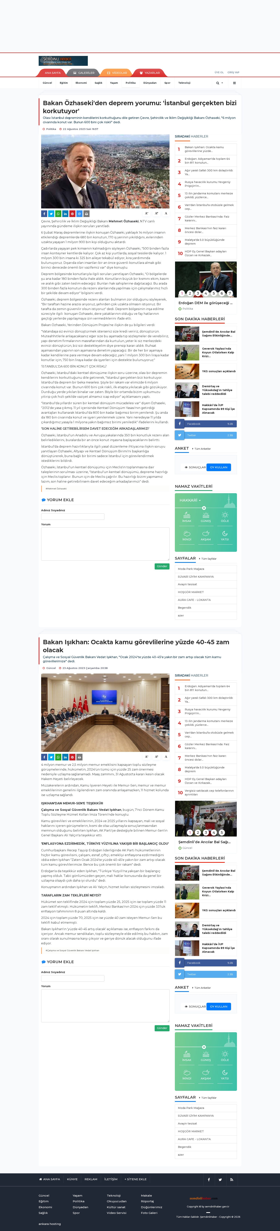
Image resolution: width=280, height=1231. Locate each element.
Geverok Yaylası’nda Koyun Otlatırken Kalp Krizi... (218, 352)
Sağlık (98, 82)
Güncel (47, 82)
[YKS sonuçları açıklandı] (187, 371)
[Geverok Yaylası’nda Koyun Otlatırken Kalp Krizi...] (187, 352)
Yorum (45, 524)
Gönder (162, 566)
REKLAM (91, 1179)
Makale (146, 1195)
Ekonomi (81, 82)
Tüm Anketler (202, 448)
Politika (131, 82)
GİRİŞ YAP (233, 72)
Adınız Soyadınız (53, 510)
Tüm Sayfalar (209, 558)
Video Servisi (116, 1213)
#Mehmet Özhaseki (56, 488)
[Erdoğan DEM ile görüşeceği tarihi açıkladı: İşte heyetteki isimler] (206, 282)
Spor (167, 82)
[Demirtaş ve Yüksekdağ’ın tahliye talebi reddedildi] (187, 390)
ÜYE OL (219, 72)
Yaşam (114, 82)
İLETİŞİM (111, 1179)
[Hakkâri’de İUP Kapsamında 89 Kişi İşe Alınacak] (187, 409)
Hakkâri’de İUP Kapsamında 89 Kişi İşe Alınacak (218, 408)
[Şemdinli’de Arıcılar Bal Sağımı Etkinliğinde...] (187, 334)
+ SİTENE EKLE (135, 1179)
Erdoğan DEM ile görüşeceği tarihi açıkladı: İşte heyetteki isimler (205, 303)
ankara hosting (50, 1224)
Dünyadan (150, 82)
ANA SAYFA (53, 73)
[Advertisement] (140, 25)
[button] (191, 500)
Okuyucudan (116, 1201)
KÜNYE (72, 1179)
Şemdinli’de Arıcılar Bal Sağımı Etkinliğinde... (218, 333)
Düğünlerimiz (151, 1207)
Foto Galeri (149, 1213)
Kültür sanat (116, 1207)
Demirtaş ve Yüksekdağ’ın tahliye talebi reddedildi (217, 390)
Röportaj (147, 1201)
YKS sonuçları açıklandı (219, 371)
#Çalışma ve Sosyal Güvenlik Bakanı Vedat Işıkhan (72, 950)
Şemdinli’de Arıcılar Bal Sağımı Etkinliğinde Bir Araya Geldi (205, 842)
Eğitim (64, 82)
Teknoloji (184, 82)
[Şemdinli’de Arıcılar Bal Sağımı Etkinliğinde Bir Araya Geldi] (206, 821)
